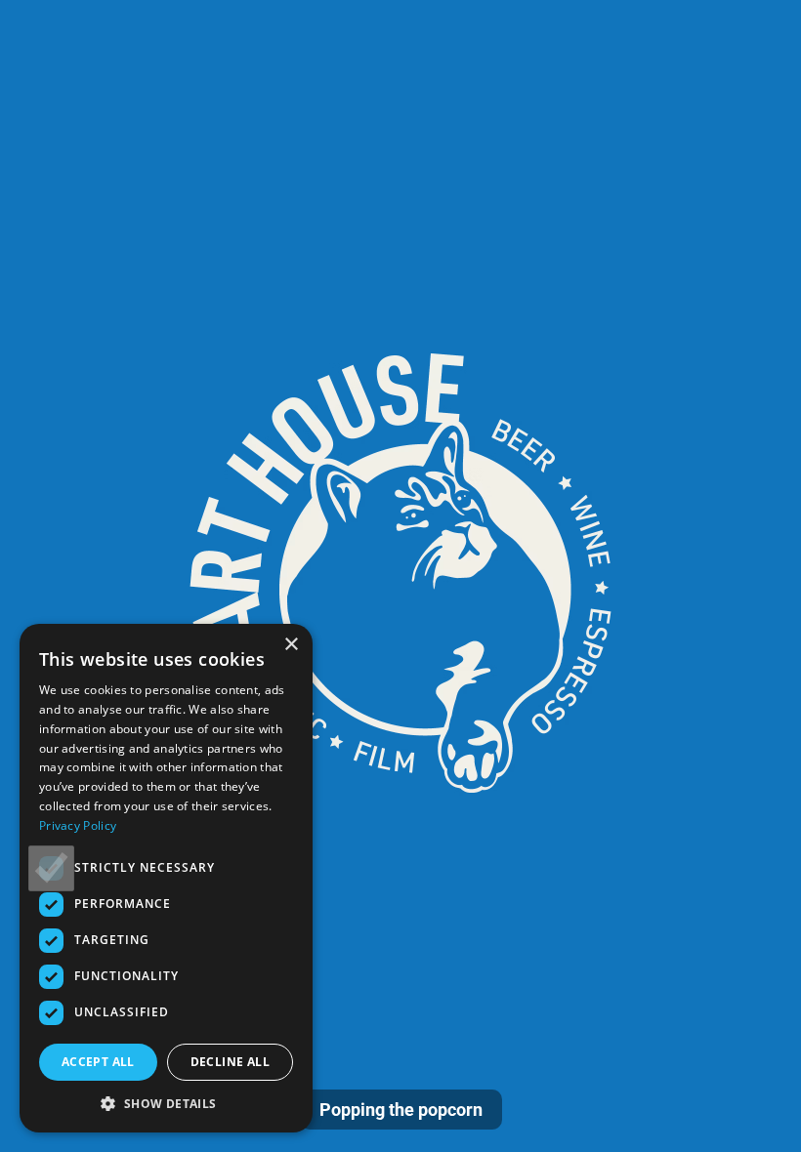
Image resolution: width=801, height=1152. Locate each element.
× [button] (290, 645)
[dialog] (166, 878)
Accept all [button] (98, 1061)
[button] (166, 1103)
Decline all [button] (230, 1061)
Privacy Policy (77, 825)
